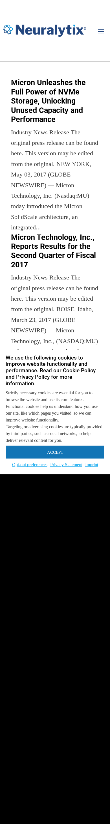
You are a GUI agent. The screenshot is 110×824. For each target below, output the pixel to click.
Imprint (91, 464)
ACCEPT (55, 452)
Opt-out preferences (29, 464)
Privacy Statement (66, 464)
